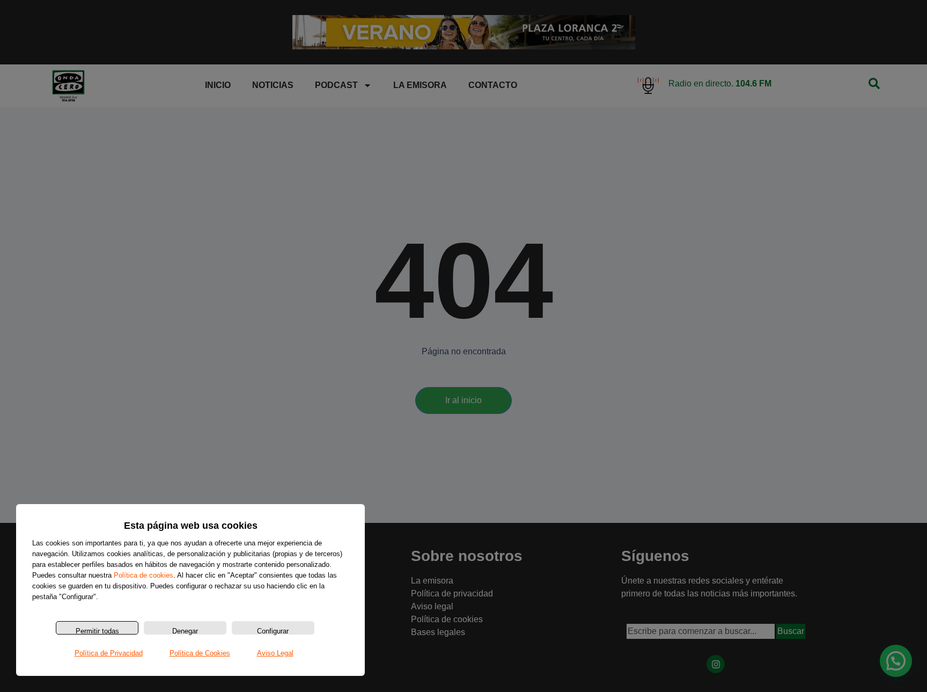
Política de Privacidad (109, 653)
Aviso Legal (275, 653)
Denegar (185, 631)
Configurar (273, 631)
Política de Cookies (200, 653)
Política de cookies (143, 575)
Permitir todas (97, 631)
